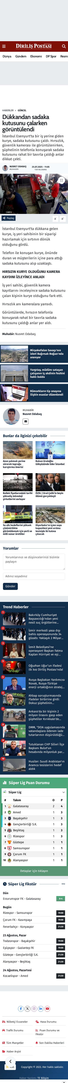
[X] (27, 1009)
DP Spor (51, 56)
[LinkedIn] (41, 1009)
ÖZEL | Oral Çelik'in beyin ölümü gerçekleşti (49, 495)
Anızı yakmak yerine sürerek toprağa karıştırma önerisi (14, 464)
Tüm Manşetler (15, 1042)
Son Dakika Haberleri (51, 1042)
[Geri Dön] (10, 1062)
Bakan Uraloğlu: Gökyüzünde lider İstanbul (50, 463)
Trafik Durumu (14, 1030)
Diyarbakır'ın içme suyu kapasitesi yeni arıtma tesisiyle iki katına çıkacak (49, 530)
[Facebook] (21, 1009)
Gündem (20, 56)
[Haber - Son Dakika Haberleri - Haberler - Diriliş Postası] (34, 46)
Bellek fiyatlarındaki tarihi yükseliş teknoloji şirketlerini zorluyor (17, 496)
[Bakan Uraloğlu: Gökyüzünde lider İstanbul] (50, 450)
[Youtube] (47, 1009)
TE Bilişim (43, 1078)
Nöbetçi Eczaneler (17, 1021)
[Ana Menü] (4, 46)
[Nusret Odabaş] (11, 416)
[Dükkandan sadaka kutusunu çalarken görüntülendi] (34, 194)
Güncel (22, 110)
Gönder (10, 586)
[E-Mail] (25, 421)
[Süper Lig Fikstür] (63, 884)
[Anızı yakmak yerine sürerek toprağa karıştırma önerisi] (18, 450)
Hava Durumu (48, 1021)
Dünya (7, 56)
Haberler (7, 110)
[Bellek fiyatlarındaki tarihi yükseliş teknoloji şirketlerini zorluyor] (18, 482)
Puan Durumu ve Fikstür (48, 1032)
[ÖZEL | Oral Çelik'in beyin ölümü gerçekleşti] (50, 482)
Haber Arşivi (14, 1051)
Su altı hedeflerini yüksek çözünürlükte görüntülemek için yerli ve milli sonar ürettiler (17, 530)
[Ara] (64, 46)
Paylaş (10, 218)
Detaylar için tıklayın (34, 871)
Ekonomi (36, 56)
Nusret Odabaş (32, 414)
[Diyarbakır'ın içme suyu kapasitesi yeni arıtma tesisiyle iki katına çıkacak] (50, 514)
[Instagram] (34, 1009)
